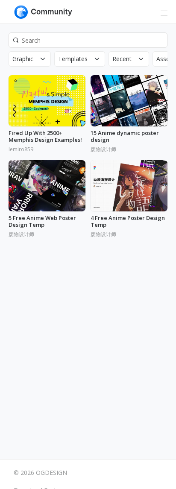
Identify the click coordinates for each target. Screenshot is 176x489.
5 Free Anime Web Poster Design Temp (42, 221)
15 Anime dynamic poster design (125, 136)
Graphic (22, 59)
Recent (122, 59)
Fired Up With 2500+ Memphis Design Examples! (45, 136)
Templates (73, 59)
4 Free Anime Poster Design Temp (128, 221)
